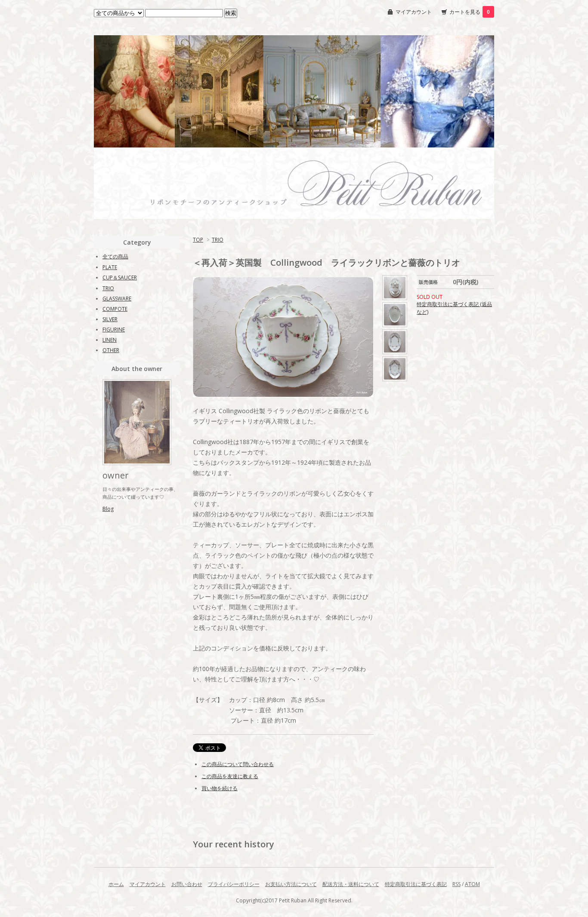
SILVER (110, 319)
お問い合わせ (186, 884)
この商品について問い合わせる (237, 764)
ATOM (472, 884)
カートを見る (469, 11)
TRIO (217, 239)
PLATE (109, 267)
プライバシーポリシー (234, 884)
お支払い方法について (291, 884)
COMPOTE (114, 309)
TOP (198, 239)
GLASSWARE (116, 298)
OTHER (110, 350)
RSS (456, 884)
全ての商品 (115, 256)
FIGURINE (113, 329)
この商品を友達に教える (229, 776)
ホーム (116, 884)
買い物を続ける (219, 788)
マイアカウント (414, 11)
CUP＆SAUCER (119, 277)
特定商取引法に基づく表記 (416, 884)
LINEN (109, 339)
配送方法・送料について (350, 884)
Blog (108, 508)
